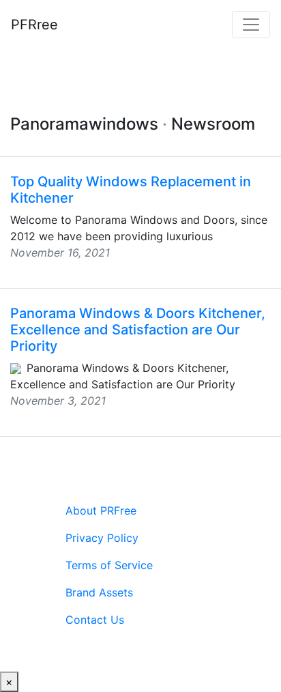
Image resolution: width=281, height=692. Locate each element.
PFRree (34, 24)
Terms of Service (109, 565)
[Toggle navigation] (251, 24)
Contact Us (94, 619)
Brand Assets (99, 592)
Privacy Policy (101, 538)
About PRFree (100, 510)
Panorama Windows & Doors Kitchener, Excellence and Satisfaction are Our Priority (137, 329)
